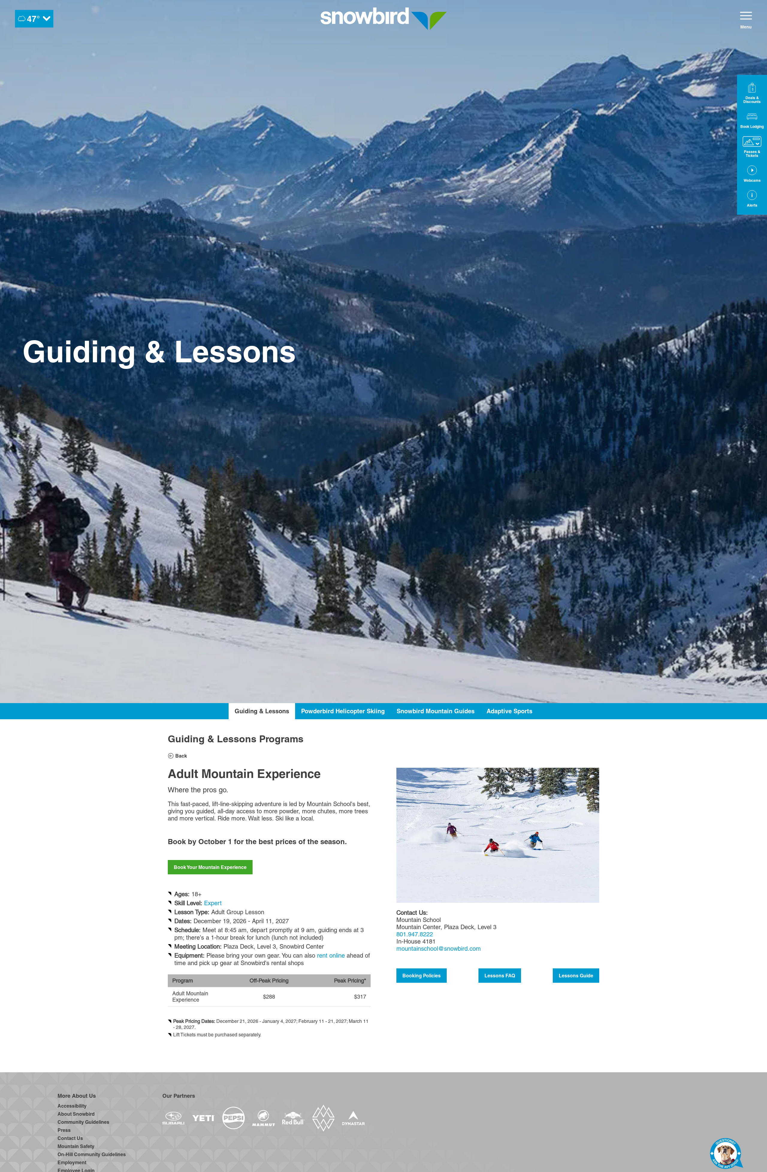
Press (64, 1130)
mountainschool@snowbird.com (438, 948)
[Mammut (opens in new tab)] (263, 1118)
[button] (752, 119)
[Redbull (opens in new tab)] (293, 1118)
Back (181, 756)
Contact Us (70, 1138)
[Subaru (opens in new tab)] (173, 1118)
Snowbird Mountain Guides (436, 711)
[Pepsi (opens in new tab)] (233, 1118)
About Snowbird (76, 1114)
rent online (331, 955)
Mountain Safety (76, 1146)
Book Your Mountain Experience (210, 867)
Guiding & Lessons (262, 711)
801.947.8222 (414, 934)
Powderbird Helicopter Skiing (343, 711)
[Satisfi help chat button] (726, 1155)
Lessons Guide (576, 976)
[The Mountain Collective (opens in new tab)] (323, 1118)
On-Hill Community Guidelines (92, 1154)
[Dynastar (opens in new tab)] (353, 1118)
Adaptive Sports (509, 711)
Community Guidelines (83, 1122)
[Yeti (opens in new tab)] (203, 1118)
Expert (213, 903)
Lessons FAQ (499, 976)
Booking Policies (421, 976)
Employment (72, 1162)
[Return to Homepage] (384, 18)
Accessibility (72, 1106)
